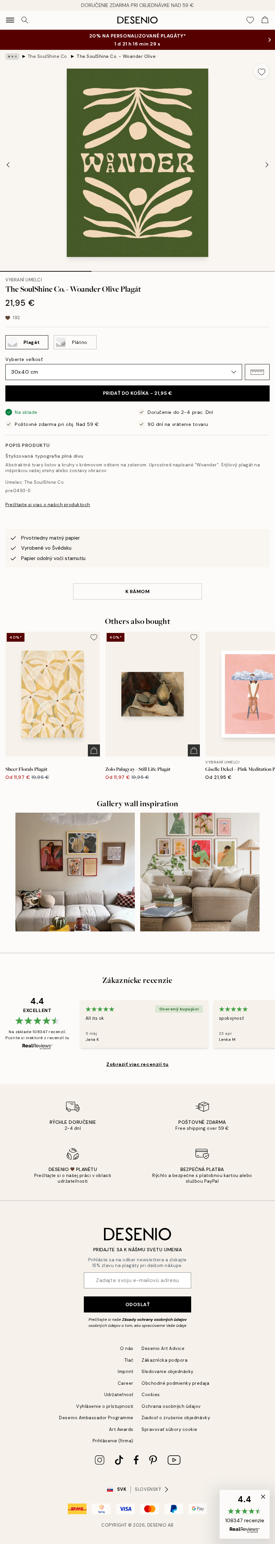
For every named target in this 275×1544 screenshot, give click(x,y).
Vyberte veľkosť (24, 359)
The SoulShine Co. (48, 56)
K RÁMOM (137, 591)
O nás (126, 1348)
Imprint (125, 1371)
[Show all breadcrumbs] (12, 56)
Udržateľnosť (118, 1394)
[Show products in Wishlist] (250, 20)
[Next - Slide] (267, 164)
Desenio (157, 1525)
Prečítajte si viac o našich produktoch (47, 505)
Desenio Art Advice (163, 1348)
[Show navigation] (10, 20)
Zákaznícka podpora (164, 1360)
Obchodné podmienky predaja (176, 1383)
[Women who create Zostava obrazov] (200, 872)
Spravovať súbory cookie (170, 1429)
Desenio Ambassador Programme (96, 1418)
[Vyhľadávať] (24, 20)
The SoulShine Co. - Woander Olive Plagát (116, 56)
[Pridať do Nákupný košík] (94, 750)
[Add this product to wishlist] (262, 71)
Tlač (128, 1360)
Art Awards (121, 1429)
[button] (257, 372)
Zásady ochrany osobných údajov (154, 1319)
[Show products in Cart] (265, 20)
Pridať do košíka (137, 393)
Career (125, 1383)
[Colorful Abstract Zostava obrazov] (75, 872)
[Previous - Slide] (8, 164)
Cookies (151, 1394)
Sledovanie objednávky (168, 1371)
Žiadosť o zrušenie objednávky (176, 1418)
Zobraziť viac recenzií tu (137, 1064)
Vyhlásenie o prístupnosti (104, 1406)
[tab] (46, 269)
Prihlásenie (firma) (113, 1441)
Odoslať (137, 1304)
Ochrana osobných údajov (171, 1406)
